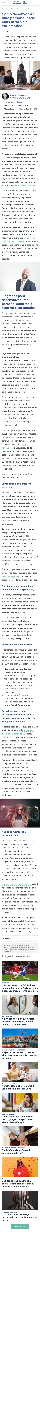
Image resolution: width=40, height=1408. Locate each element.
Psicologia (5, 9)
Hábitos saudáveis (9, 1114)
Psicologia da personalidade (21, 9)
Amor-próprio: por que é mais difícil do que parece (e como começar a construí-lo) (18, 1021)
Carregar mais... (20, 1226)
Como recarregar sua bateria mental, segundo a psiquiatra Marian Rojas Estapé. (17, 1119)
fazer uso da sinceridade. (23, 185)
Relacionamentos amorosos (13, 1050)
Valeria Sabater (23, 97)
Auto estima (7, 1016)
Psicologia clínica (9, 1083)
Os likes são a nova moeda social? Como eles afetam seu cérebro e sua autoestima (18, 1184)
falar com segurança (11, 576)
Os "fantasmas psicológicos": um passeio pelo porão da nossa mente (19, 1217)
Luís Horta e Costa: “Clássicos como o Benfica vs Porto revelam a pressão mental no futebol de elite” (20, 988)
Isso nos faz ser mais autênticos (16, 884)
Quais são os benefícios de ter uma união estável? (18, 1151)
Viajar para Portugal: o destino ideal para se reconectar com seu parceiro (20, 1055)
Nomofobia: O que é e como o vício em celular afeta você (18, 1087)
